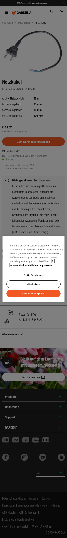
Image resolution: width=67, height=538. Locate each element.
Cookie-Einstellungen (33, 275)
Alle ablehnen (33, 284)
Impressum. (45, 265)
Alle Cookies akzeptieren (33, 293)
